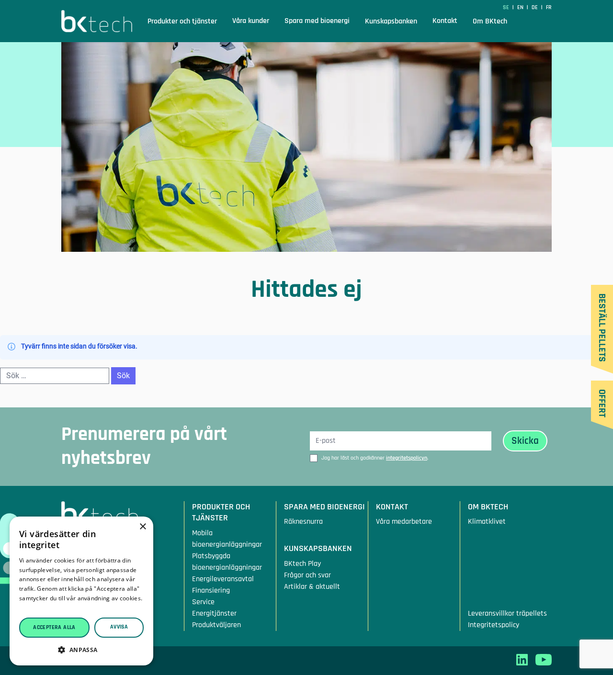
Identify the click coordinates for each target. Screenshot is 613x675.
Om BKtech (490, 21)
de (535, 7)
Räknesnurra (303, 522)
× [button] (142, 526)
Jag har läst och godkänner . (374, 457)
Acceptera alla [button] (54, 627)
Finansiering (211, 590)
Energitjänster (214, 613)
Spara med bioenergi (317, 21)
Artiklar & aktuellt (312, 587)
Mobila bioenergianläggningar (227, 539)
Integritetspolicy (493, 625)
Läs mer (30, 608)
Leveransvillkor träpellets (507, 613)
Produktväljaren (216, 625)
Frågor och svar (307, 575)
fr (549, 7)
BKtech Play (302, 564)
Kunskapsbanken (391, 21)
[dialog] (81, 591)
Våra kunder (250, 21)
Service (203, 602)
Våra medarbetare (404, 522)
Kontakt (444, 21)
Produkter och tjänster (182, 21)
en (521, 7)
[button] (81, 650)
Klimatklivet (487, 522)
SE (507, 7)
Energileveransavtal (223, 579)
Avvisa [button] (119, 626)
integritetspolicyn (406, 457)
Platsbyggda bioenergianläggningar (227, 562)
